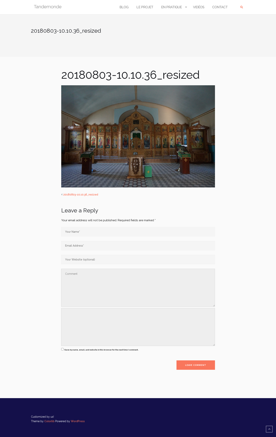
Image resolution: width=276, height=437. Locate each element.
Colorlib (49, 421)
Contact (220, 7)
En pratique (171, 7)
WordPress (78, 421)
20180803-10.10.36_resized (80, 194)
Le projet (144, 7)
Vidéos (198, 7)
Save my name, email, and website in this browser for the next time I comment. (101, 350)
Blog (123, 7)
